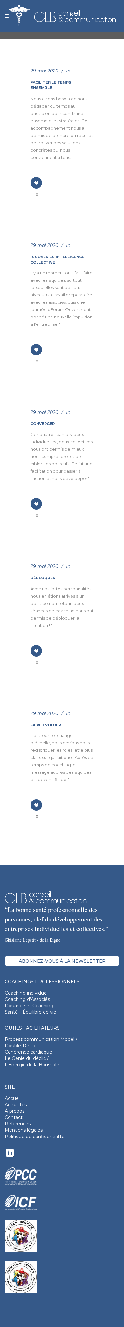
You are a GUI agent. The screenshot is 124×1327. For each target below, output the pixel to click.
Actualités (16, 1104)
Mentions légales (24, 1130)
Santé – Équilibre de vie (30, 1012)
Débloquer (43, 578)
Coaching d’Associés (27, 999)
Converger (43, 423)
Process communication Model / (41, 1039)
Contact (14, 1117)
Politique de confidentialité (35, 1136)
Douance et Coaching (29, 1006)
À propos (14, 1111)
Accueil (13, 1098)
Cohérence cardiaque (28, 1052)
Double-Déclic (20, 1045)
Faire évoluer (46, 725)
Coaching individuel (26, 993)
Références (18, 1124)
